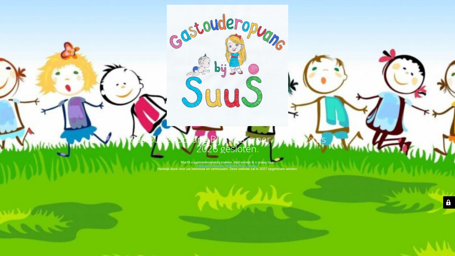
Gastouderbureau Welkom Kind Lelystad (227, 165)
